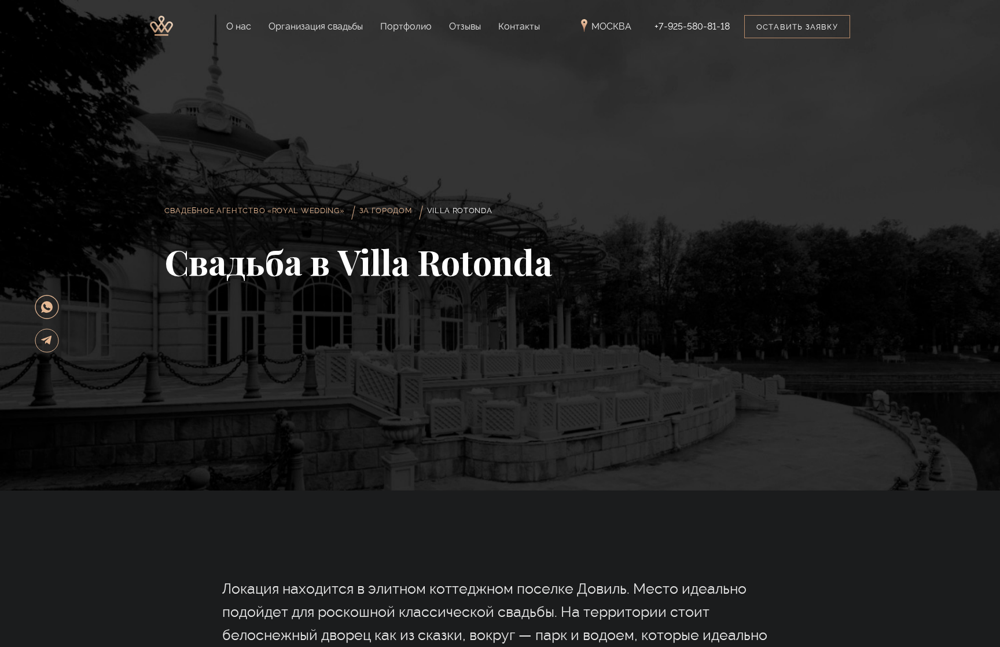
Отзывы (465, 26)
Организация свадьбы (316, 26)
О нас (238, 26)
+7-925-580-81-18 (692, 26)
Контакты (519, 26)
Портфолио (406, 26)
